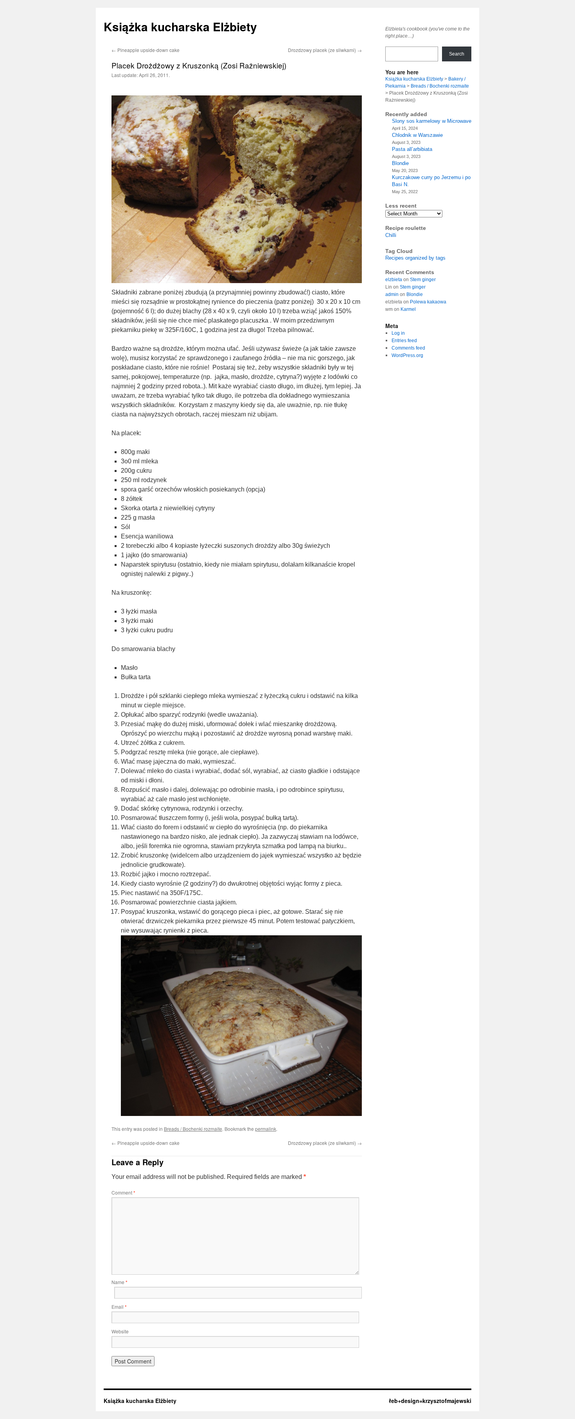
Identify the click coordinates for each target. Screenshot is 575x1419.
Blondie (400, 163)
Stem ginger (423, 279)
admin (392, 294)
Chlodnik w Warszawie (417, 135)
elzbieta (393, 279)
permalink (265, 1128)
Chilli (390, 235)
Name (119, 1282)
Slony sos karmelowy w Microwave (431, 121)
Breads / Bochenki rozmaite (193, 1128)
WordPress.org (407, 355)
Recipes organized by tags (415, 258)
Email (119, 1306)
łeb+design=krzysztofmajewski (430, 1401)
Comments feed (408, 348)
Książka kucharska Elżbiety (180, 26)
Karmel (408, 309)
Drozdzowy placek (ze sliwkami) (325, 50)
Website (120, 1331)
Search (456, 54)
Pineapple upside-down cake (145, 50)
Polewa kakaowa (428, 302)
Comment (123, 1192)
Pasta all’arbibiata (412, 149)
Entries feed (404, 340)
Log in (398, 333)
